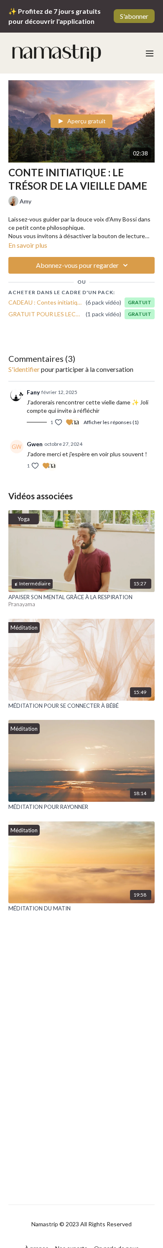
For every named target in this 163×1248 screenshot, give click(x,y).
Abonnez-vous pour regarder (77, 265)
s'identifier (24, 369)
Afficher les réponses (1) (111, 422)
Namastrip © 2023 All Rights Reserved (81, 1224)
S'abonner (134, 16)
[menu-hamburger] (150, 53)
